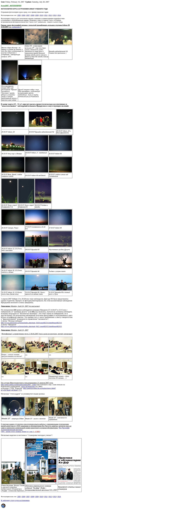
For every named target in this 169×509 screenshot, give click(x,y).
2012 (50, 15)
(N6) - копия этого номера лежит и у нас (17, 432)
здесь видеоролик (28, 386)
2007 (28, 15)
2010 (41, 15)
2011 (45, 15)
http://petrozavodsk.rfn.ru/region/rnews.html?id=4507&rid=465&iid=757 (28, 389)
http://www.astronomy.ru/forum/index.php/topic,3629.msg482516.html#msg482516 (31, 323)
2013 (54, 15)
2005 (19, 15)
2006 (23, 15)
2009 (37, 15)
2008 (32, 15)
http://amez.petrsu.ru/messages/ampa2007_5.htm (18, 385)
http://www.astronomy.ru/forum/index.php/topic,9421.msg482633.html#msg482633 (31, 326)
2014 (59, 15)
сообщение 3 (16, 27)
